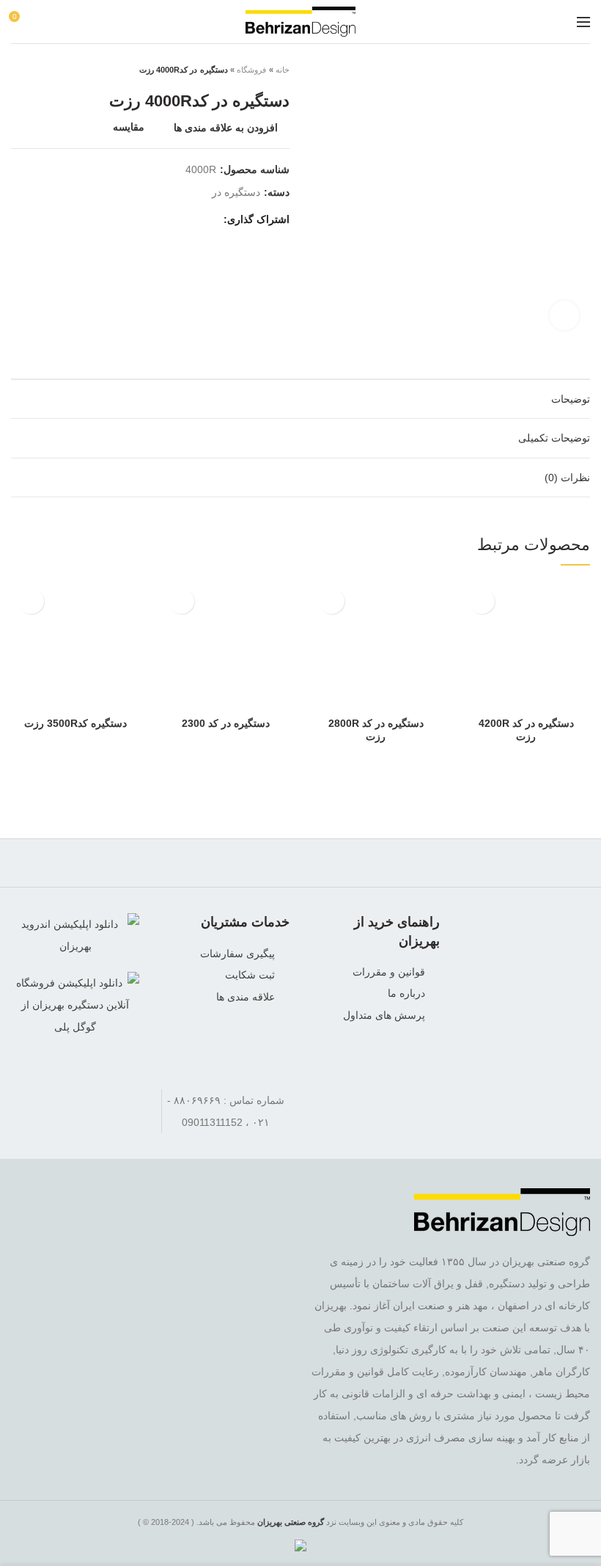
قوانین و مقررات (389, 972)
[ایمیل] (153, 219)
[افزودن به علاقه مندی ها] (482, 601)
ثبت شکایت (250, 975)
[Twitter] (189, 219)
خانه (283, 69)
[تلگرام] (34, 1100)
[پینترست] (134, 219)
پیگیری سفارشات (237, 953)
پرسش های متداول (384, 1015)
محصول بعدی (18, 69)
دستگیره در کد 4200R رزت (526, 729)
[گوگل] (171, 219)
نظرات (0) (567, 477)
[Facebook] (208, 219)
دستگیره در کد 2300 (226, 723)
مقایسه (128, 127)
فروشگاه (251, 69)
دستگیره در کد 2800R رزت (376, 729)
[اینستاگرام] (75, 1100)
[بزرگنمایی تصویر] (564, 315)
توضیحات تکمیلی (554, 438)
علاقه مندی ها (245, 997)
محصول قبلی (47, 69)
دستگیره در (236, 192)
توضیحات (570, 399)
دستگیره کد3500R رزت (75, 723)
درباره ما (406, 993)
